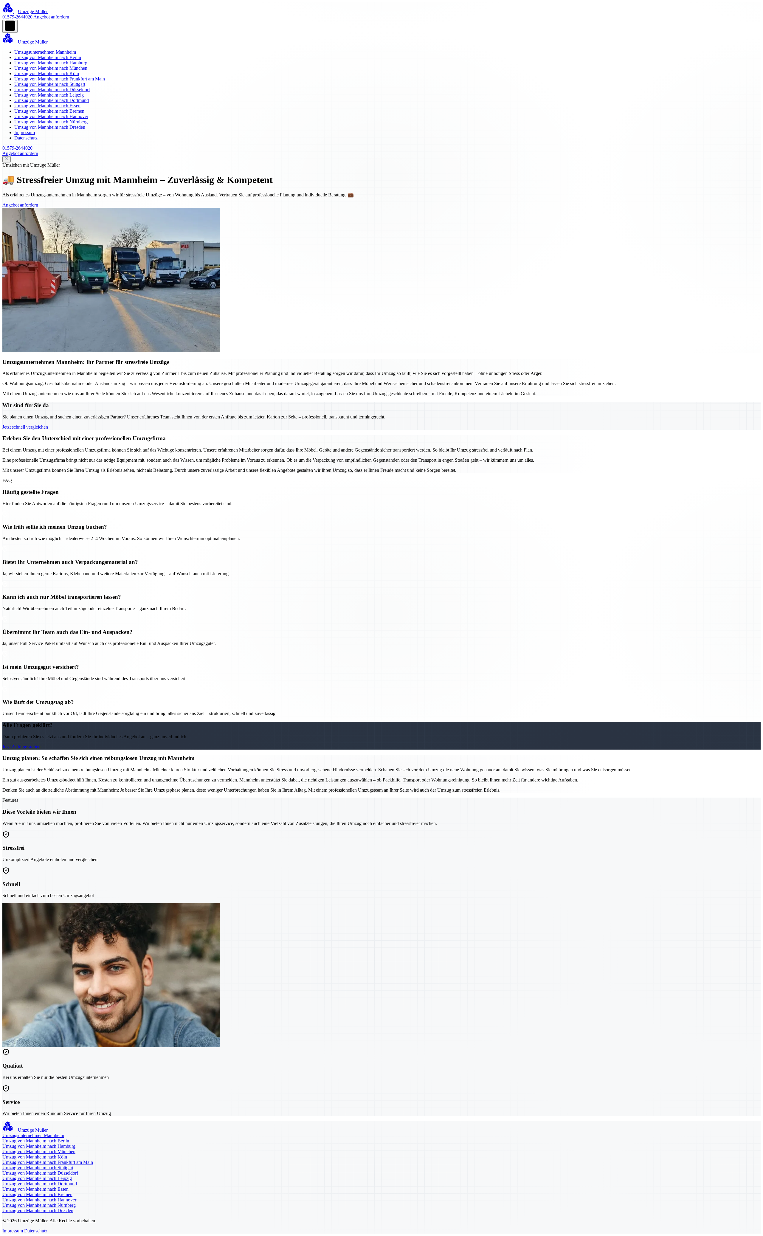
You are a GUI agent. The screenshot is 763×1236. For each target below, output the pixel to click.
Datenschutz (26, 137)
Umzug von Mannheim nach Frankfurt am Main (59, 78)
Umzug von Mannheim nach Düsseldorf (52, 89)
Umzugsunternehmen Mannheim (45, 52)
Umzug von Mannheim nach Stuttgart (49, 84)
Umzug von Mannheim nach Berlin (47, 57)
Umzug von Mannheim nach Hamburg (50, 62)
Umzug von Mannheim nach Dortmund (51, 100)
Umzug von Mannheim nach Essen (47, 105)
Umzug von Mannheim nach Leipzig (49, 94)
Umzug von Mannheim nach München (50, 68)
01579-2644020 (17, 16)
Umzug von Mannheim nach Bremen (49, 111)
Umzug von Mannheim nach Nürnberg (51, 121)
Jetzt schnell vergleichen (25, 426)
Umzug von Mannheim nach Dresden (49, 127)
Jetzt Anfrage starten (21, 746)
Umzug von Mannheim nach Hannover (51, 116)
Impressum (24, 132)
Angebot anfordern (51, 16)
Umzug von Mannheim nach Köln (46, 73)
